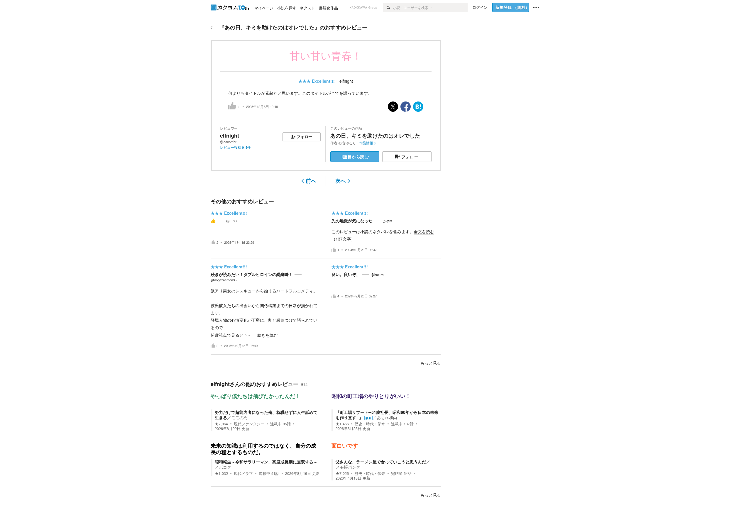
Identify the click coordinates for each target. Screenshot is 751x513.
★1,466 (342, 423)
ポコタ (225, 467)
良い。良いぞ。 (345, 274)
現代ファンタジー (249, 423)
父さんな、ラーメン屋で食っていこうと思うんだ (381, 462)
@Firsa (231, 221)
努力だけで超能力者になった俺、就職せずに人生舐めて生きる (266, 414)
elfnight (346, 81)
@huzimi (377, 274)
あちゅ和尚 (387, 417)
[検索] (388, 7)
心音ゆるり (347, 142)
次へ (340, 180)
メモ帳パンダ (348, 467)
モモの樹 (239, 417)
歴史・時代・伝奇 (370, 423)
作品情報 (366, 142)
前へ (311, 180)
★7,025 (342, 473)
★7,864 (221, 423)
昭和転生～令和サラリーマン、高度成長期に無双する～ (266, 462)
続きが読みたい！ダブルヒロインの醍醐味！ (252, 274)
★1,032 (221, 473)
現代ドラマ (243, 473)
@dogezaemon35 (223, 279)
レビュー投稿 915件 (235, 147)
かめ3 (387, 221)
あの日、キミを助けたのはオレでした (375, 135)
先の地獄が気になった (352, 221)
